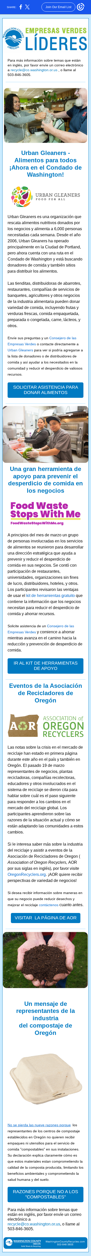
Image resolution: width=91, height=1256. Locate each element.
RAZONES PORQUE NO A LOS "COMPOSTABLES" (45, 1194)
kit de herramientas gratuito (50, 595)
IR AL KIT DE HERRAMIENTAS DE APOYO (46, 666)
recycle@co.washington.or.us (34, 70)
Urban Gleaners (20, 350)
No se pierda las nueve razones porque (39, 1125)
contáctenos (48, 905)
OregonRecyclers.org (27, 874)
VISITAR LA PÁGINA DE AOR (46, 917)
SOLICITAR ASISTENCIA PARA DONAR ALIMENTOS (45, 390)
